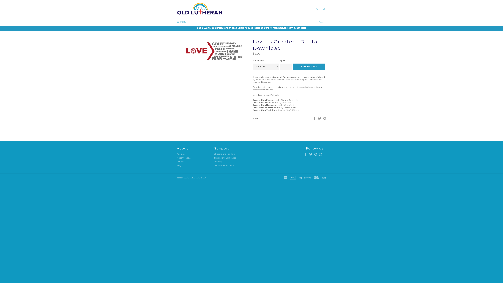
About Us (181, 154)
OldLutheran (187, 178)
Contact (180, 161)
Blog (179, 165)
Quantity (284, 61)
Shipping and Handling (224, 154)
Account (322, 22)
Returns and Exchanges (225, 158)
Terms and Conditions (224, 165)
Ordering (218, 161)
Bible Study (258, 61)
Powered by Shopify (199, 178)
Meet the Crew (184, 158)
